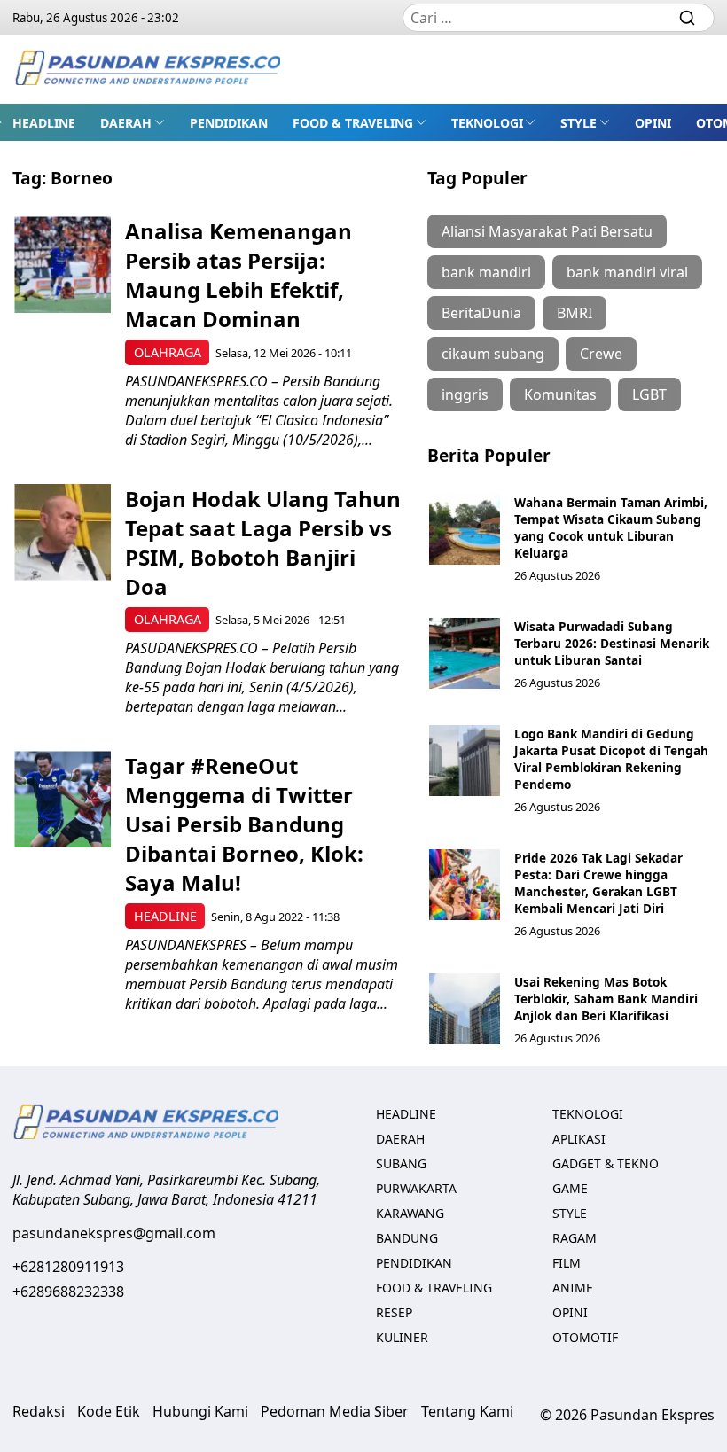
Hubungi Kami (200, 1411)
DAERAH (126, 122)
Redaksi (38, 1411)
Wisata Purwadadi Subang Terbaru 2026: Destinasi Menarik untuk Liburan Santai (611, 643)
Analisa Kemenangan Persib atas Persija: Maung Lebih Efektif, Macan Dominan (238, 274)
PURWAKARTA (416, 1188)
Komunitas (560, 394)
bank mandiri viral (627, 272)
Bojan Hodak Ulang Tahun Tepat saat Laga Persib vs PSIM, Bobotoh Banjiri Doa (263, 542)
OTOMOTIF (585, 1337)
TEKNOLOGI (487, 122)
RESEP (394, 1312)
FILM (566, 1262)
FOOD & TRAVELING (353, 122)
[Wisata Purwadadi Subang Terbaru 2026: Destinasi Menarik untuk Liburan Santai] (464, 653)
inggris (465, 394)
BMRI (574, 313)
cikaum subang (493, 353)
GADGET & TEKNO (605, 1163)
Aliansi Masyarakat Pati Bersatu (547, 231)
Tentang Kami (467, 1411)
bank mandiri (486, 272)
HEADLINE (43, 122)
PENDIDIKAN (229, 122)
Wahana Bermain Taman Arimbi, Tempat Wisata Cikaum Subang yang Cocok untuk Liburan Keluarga (610, 527)
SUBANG (401, 1163)
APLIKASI (579, 1138)
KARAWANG (410, 1213)
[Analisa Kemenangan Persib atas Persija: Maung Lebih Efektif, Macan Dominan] (62, 264)
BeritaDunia (481, 313)
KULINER (402, 1337)
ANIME (572, 1287)
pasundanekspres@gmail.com (113, 1233)
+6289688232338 (68, 1291)
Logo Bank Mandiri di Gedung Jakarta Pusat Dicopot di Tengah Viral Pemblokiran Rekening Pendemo (611, 758)
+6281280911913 (68, 1266)
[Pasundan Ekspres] (147, 70)
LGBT (649, 394)
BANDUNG (407, 1238)
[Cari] (687, 18)
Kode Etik (108, 1411)
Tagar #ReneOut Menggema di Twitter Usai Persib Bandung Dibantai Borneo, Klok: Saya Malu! (244, 824)
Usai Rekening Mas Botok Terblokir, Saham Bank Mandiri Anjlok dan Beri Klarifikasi (606, 998)
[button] (132, 122)
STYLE (578, 122)
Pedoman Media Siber (335, 1411)
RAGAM (574, 1238)
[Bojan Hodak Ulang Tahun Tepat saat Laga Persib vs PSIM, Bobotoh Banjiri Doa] (62, 532)
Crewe (601, 353)
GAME (570, 1188)
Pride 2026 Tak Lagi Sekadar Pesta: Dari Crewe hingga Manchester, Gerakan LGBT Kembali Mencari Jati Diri (598, 883)
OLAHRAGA (167, 352)
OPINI (653, 122)
